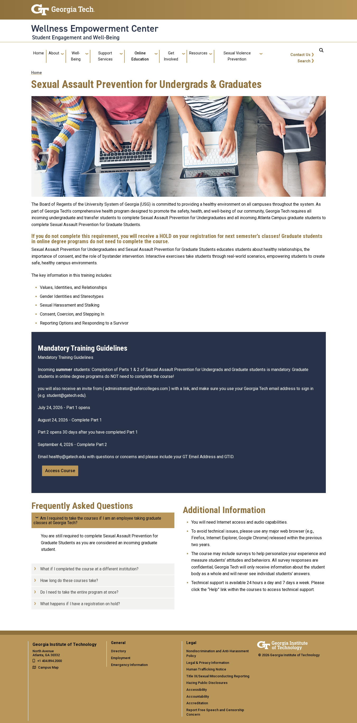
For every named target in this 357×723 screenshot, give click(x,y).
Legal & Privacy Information (207, 663)
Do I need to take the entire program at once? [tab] (79, 592)
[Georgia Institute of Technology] (63, 7)
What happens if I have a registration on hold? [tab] (80, 603)
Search (304, 61)
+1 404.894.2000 (49, 661)
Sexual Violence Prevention (237, 56)
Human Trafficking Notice (206, 669)
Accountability (197, 696)
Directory (118, 651)
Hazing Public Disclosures (207, 683)
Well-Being (76, 56)
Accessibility (196, 690)
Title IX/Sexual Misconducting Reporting (217, 676)
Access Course (60, 470)
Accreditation (197, 703)
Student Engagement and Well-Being (75, 37)
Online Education (140, 56)
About (54, 53)
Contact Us (300, 55)
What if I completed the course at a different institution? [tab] (89, 568)
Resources (198, 53)
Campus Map (48, 667)
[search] (321, 56)
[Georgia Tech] (282, 645)
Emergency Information (129, 665)
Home (38, 53)
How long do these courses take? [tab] (69, 580)
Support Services (105, 56)
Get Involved (171, 56)
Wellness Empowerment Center (95, 28)
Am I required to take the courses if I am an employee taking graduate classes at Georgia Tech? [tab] (97, 520)
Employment (120, 658)
